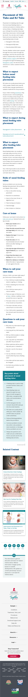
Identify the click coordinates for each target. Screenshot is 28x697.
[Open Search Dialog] (25, 6)
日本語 (9, 671)
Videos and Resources (14, 626)
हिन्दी (20, 1)
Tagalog (14, 671)
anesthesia (18, 93)
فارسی (14, 672)
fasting (12, 101)
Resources (13, 637)
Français (16, 1)
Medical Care (14, 618)
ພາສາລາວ (11, 669)
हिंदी (19, 671)
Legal (12, 642)
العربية (9, 668)
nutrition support (11, 58)
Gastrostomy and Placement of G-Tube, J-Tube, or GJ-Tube (13, 527)
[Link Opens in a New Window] (8, 683)
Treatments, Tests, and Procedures (14, 614)
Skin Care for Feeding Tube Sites (13, 499)
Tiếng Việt (19, 668)
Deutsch (22, 669)
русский (24, 671)
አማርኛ (17, 669)
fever (9, 296)
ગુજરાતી (3, 671)
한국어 (25, 668)
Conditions (14, 610)
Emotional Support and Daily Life (14, 622)
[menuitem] (14, 656)
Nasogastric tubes (8, 62)
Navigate (12, 606)
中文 (13, 668)
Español (12, 1)
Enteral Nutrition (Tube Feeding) (13, 472)
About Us (13, 632)
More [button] (23, 1)
